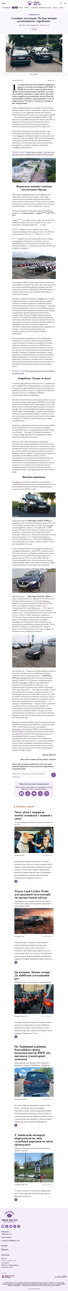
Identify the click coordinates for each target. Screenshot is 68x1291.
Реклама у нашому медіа (8, 1260)
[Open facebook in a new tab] (21, 793)
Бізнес (27, 7)
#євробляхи (16, 773)
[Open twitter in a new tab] (46, 793)
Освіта (55, 7)
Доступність (5, 1263)
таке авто (49, 525)
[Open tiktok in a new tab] (27, 793)
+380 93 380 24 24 (6, 1234)
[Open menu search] (60, 3)
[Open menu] (65, 3)
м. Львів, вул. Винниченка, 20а (10, 1240)
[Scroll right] (65, 7)
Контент (4, 1246)
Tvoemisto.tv (17, 482)
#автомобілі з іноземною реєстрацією (33, 773)
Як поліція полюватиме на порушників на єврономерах (33, 372)
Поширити (51, 80)
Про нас (3, 1258)
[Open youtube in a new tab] (34, 793)
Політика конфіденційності (10, 1265)
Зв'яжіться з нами (7, 1267)
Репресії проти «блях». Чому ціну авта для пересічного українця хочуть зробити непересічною (33, 153)
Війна (21, 7)
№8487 (26, 194)
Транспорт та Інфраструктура (41, 7)
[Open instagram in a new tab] (40, 793)
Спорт (61, 7)
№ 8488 (40, 299)
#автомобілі (16, 777)
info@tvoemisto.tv (6, 1237)
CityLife (15, 7)
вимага (20, 136)
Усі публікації (6, 7)
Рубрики (4, 1249)
